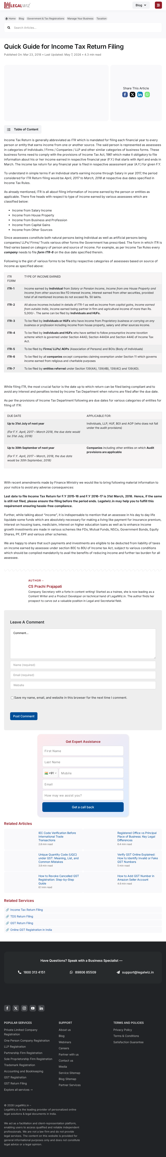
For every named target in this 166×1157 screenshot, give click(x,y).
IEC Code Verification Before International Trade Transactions (57, 836)
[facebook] (7, 1008)
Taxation (101, 18)
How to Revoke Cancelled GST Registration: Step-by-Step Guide (58, 879)
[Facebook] (125, 95)
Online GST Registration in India (31, 929)
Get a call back (83, 807)
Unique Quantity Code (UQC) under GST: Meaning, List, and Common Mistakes (58, 858)
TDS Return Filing (21, 916)
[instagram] (24, 1008)
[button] (22, 129)
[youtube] (33, 1008)
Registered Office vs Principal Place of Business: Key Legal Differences (136, 836)
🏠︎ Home (10, 18)
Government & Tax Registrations (45, 18)
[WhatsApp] (147, 95)
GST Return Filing (21, 923)
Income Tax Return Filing (26, 909)
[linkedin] (41, 1008)
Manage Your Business (80, 18)
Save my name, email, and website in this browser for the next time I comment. (70, 697)
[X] (132, 95)
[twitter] (16, 1008)
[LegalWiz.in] (17, 3)
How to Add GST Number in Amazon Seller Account (135, 877)
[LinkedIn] (140, 95)
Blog (21, 18)
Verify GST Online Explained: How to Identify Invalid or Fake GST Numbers (137, 858)
